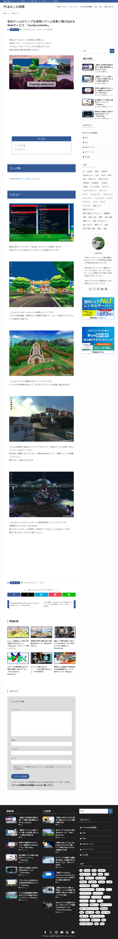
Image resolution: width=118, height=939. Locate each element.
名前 (13, 740)
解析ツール (98, 225)
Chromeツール (88, 175)
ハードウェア (99, 198)
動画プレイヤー (88, 209)
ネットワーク (87, 198)
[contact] (106, 289)
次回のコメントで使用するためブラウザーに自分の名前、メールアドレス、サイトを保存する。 (42, 768)
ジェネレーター (95, 194)
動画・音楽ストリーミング (92, 213)
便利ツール (97, 206)
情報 (100, 217)
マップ (95, 202)
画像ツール (86, 221)
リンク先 (21, 145)
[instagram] (98, 289)
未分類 (87, 157)
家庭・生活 (92, 217)
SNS (109, 175)
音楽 (104, 228)
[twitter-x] (94, 289)
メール (14, 749)
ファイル (109, 198)
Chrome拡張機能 (91, 133)
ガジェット (103, 190)
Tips (86, 142)
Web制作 (86, 183)
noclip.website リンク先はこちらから (24, 179)
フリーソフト (90, 152)
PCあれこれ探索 (14, 6)
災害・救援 (108, 217)
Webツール (92, 179)
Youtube (104, 183)
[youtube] (102, 289)
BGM (97, 171)
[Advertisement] (41, 113)
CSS (97, 175)
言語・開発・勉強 (89, 228)
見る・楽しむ (87, 225)
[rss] (67, 932)
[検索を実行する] (112, 51)
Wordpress (95, 183)
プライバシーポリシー (68, 936)
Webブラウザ (103, 179)
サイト (13, 758)
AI (83, 171)
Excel (103, 175)
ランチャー (86, 206)
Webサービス (14, 29)
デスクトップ (107, 194)
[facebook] (90, 289)
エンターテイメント (29, 29)
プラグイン (86, 202)
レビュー (21, 149)
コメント (15, 709)
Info (86, 137)
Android (89, 171)
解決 (106, 225)
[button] (14, 595)
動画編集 (107, 213)
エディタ (105, 187)
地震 (84, 217)
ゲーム (39, 29)
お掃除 (85, 187)
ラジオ (102, 202)
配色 (99, 228)
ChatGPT (104, 171)
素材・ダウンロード (100, 221)
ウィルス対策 (94, 187)
